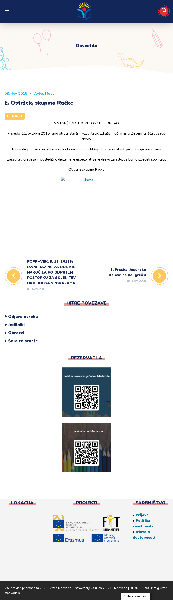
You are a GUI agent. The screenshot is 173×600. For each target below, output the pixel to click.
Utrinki (14, 116)
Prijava (142, 515)
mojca (50, 93)
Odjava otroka (23, 316)
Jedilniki (16, 324)
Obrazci (16, 333)
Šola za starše (23, 341)
